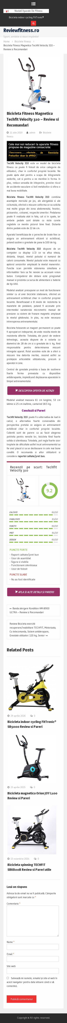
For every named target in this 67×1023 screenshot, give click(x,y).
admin (32, 132)
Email (10, 954)
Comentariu (13, 903)
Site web (11, 966)
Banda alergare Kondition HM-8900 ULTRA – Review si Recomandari (29, 610)
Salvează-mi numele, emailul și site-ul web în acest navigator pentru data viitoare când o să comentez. (32, 982)
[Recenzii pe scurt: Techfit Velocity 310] (23, 490)
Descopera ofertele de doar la (33, 154)
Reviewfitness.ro (21, 30)
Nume (10, 942)
